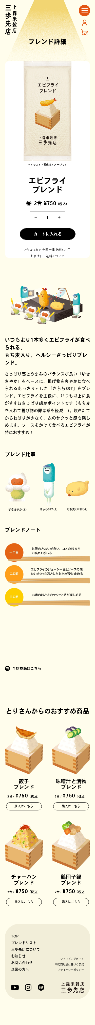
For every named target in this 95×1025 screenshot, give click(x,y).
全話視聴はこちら (27, 668)
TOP (15, 936)
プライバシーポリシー (71, 969)
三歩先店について (25, 949)
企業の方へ (20, 969)
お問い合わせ (22, 962)
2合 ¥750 (51, 203)
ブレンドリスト (23, 943)
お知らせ (18, 956)
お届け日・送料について (47, 256)
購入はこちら (23, 806)
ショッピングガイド (72, 959)
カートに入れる (47, 234)
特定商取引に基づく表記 (69, 964)
